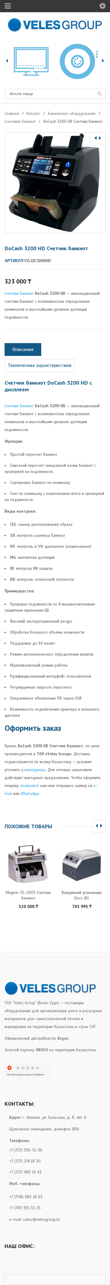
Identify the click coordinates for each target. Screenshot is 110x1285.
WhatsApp (30, 793)
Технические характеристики (40, 365)
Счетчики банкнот (20, 121)
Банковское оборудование (72, 113)
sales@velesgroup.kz (42, 1219)
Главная (12, 113)
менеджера (35, 769)
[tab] (23, 349)
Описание (23, 349)
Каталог (33, 113)
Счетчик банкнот (19, 293)
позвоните (29, 785)
